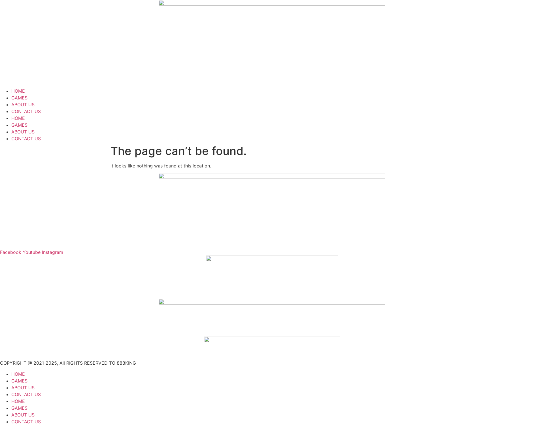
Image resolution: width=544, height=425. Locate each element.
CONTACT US (26, 111)
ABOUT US (23, 104)
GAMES (19, 98)
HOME (18, 91)
